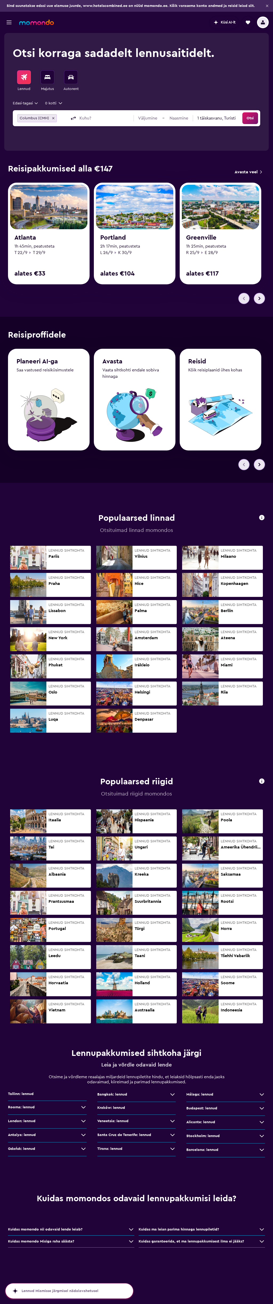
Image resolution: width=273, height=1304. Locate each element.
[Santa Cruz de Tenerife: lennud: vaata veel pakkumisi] (172, 1135)
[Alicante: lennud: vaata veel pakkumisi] (262, 1122)
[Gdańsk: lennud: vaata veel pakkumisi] (83, 1149)
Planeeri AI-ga (37, 361)
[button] (267, 6)
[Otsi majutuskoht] (47, 77)
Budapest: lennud (201, 1108)
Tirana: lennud (109, 1149)
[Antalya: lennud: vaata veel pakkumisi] (83, 1135)
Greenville (201, 238)
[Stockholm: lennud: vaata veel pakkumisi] (262, 1136)
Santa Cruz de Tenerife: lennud (124, 1135)
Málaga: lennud (199, 1094)
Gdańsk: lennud (21, 1149)
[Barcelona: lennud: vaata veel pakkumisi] (262, 1150)
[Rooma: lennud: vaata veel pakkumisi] (83, 1107)
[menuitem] (24, 81)
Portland (113, 238)
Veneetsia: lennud (113, 1121)
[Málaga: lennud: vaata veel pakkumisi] (262, 1094)
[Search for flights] (24, 77)
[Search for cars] (71, 77)
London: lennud (21, 1121)
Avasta (112, 361)
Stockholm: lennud (203, 1136)
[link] (248, 172)
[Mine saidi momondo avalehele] (36, 22)
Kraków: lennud (111, 1108)
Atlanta (25, 238)
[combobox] (26, 103)
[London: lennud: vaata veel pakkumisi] (83, 1121)
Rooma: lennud (21, 1107)
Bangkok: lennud (112, 1094)
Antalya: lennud (22, 1135)
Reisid (197, 361)
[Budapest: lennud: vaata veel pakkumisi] (262, 1108)
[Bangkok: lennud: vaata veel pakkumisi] (172, 1094)
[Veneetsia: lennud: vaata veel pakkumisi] (172, 1121)
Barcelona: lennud (202, 1150)
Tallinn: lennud (21, 1094)
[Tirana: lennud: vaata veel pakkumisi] (172, 1149)
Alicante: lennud (200, 1122)
